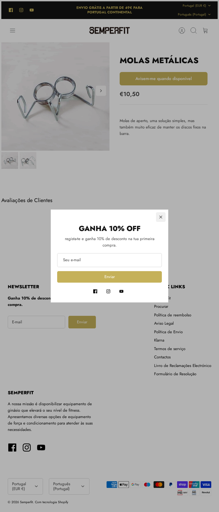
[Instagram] (108, 291)
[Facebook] (95, 291)
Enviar (109, 277)
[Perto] (161, 217)
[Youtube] (121, 291)
